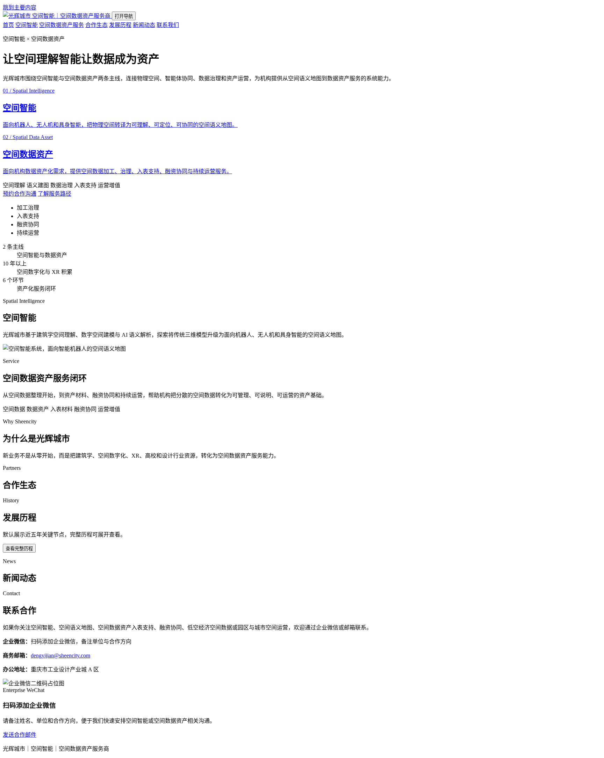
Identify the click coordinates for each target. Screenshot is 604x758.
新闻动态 (144, 25)
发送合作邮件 (19, 735)
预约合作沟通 (19, 194)
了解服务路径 (54, 194)
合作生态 (96, 25)
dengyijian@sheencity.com (60, 655)
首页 (8, 25)
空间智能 (26, 25)
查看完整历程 (19, 548)
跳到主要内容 (19, 7)
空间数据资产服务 (61, 25)
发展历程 (120, 25)
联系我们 (168, 25)
